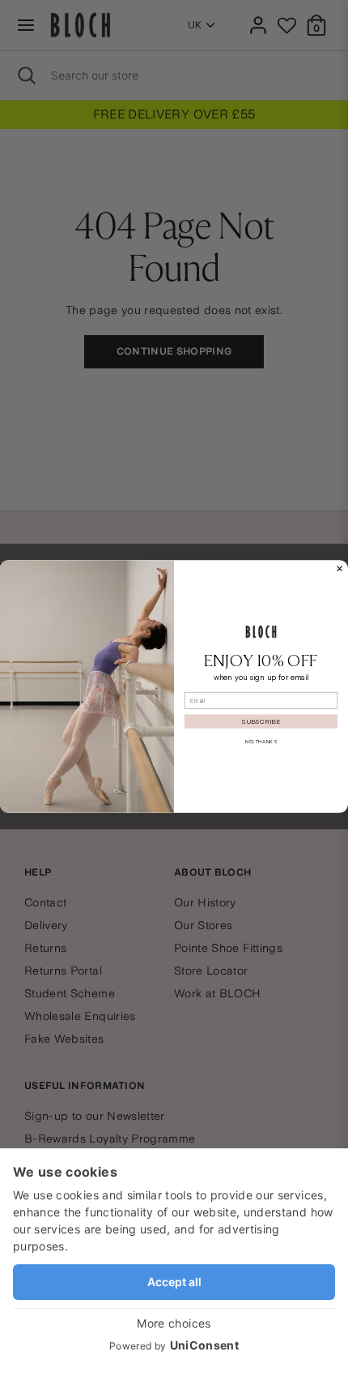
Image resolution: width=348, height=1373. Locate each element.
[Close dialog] (340, 569)
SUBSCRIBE (261, 721)
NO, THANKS (261, 741)
